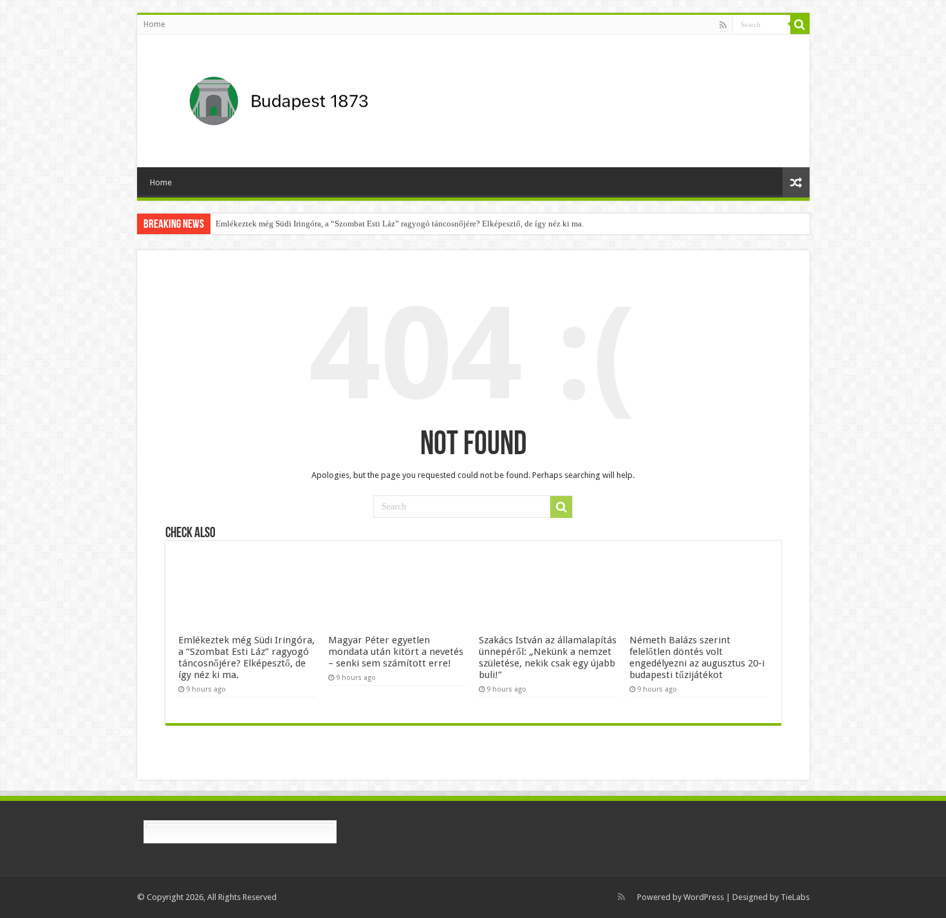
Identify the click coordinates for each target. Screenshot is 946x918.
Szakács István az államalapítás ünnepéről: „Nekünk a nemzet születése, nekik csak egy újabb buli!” (548, 657)
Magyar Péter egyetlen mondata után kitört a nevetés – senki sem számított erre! (395, 651)
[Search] (800, 24)
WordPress (703, 897)
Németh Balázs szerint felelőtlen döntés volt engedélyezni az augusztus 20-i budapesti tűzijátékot (697, 657)
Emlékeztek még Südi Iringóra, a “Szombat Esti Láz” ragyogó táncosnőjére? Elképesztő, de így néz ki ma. (400, 223)
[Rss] (723, 25)
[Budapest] (312, 98)
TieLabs (795, 897)
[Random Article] (796, 182)
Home (154, 24)
